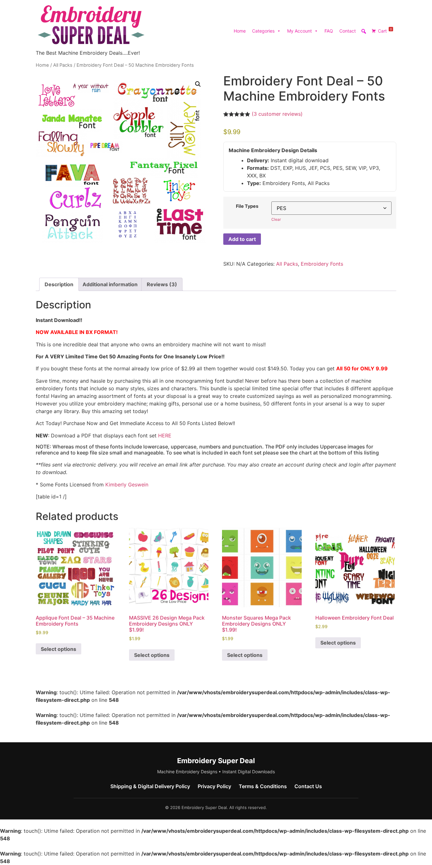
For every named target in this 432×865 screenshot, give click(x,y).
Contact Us (308, 786)
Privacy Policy (214, 786)
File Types (247, 206)
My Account (299, 31)
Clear (276, 219)
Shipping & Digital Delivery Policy (150, 786)
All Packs (62, 65)
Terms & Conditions (263, 786)
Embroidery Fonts (322, 264)
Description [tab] (59, 284)
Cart (385, 30)
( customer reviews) (277, 114)
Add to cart (242, 239)
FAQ (328, 31)
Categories (263, 31)
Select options (58, 649)
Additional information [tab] (110, 284)
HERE (164, 435)
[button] (198, 84)
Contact (347, 31)
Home (240, 31)
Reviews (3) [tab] (162, 284)
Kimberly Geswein (126, 484)
